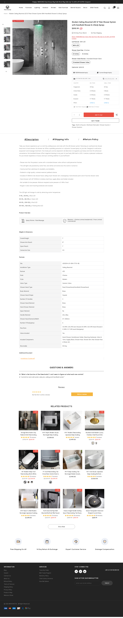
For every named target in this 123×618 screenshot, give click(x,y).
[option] (61, 2)
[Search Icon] (105, 8)
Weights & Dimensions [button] (26, 232)
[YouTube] (84, 571)
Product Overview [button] (24, 213)
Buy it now (95, 121)
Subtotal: (75, 67)
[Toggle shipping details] (116, 78)
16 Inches (85, 54)
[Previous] (3, 24)
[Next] (7, 71)
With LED (76, 45)
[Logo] (10, 7)
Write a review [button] (82, 394)
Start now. (91, 106)
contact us (92, 102)
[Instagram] (80, 571)
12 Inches (76, 54)
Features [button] (21, 257)
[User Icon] (109, 8)
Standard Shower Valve (81, 62)
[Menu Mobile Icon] (118, 8)
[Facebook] (76, 571)
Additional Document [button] (25, 353)
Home (5, 13)
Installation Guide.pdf (28, 358)
